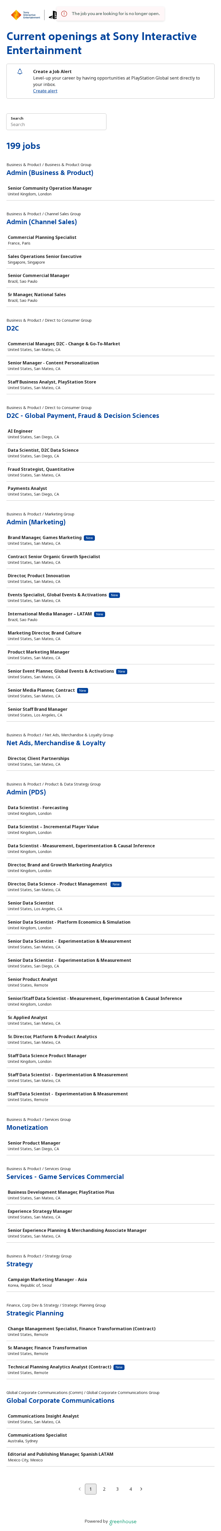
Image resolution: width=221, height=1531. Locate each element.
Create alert (45, 91)
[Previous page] (80, 1489)
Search (17, 118)
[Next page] (141, 1489)
